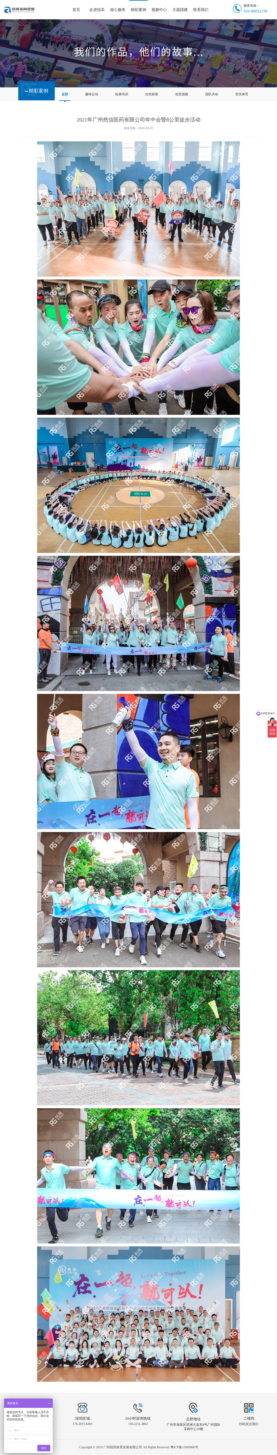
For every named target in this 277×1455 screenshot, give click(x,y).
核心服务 (118, 10)
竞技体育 (241, 94)
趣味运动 (91, 94)
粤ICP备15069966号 (184, 1447)
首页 (76, 10)
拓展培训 (121, 94)
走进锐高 (97, 10)
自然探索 (151, 94)
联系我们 (200, 10)
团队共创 (211, 94)
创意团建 (181, 94)
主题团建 (180, 10)
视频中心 (159, 10)
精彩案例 (138, 10)
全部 (65, 94)
